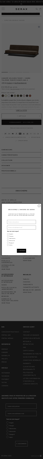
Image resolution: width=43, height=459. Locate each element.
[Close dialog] (39, 206)
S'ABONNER (21, 250)
